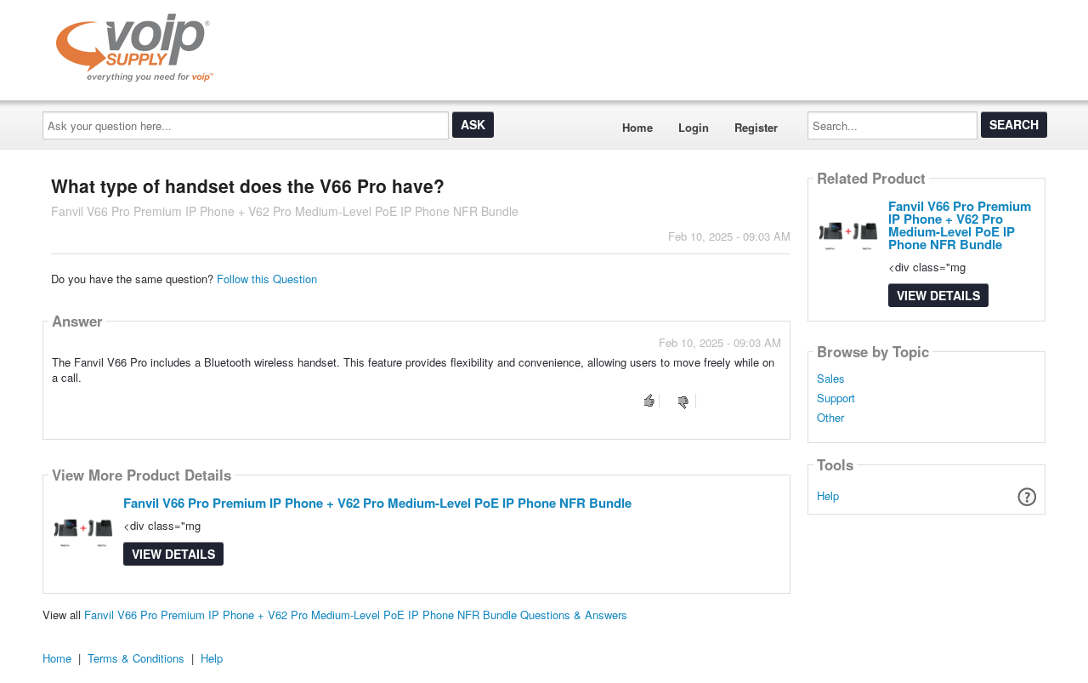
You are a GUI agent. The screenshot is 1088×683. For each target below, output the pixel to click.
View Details (173, 553)
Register (756, 127)
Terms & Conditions (136, 658)
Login (693, 127)
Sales (831, 378)
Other (830, 418)
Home (637, 127)
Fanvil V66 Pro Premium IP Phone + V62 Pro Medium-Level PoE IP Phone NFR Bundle (377, 502)
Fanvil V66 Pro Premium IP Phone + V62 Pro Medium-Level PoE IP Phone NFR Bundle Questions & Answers (355, 614)
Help (828, 495)
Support (836, 398)
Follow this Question (267, 278)
